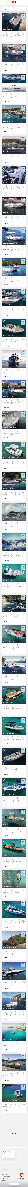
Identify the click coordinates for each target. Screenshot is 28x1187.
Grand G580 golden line (10, 611)
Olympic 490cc (7, 274)
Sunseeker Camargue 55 (10, 978)
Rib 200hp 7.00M (8, 182)
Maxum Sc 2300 (8, 488)
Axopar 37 (6, 917)
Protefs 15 (6, 825)
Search (6, 9)
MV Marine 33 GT (8, 702)
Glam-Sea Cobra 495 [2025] (12, 886)
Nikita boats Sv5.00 (9, 121)
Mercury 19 (6, 764)
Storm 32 (6, 855)
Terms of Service (6, 1176)
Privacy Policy (5, 1178)
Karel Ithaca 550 (8, 335)
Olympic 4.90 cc (8, 396)
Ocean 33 (6, 1070)
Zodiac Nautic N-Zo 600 (10, 672)
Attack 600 (6, 305)
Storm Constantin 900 (10, 366)
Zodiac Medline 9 (8, 549)
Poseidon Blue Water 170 (11, 458)
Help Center (5, 1174)
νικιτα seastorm (8, 29)
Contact (4, 1180)
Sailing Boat (7, 1039)
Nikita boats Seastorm (10, 213)
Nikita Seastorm (8, 90)
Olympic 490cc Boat (9, 427)
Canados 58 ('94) (8, 1008)
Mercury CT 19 (7, 580)
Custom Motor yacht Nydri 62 (12, 947)
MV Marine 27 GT (8, 641)
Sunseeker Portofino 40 (10, 1100)
